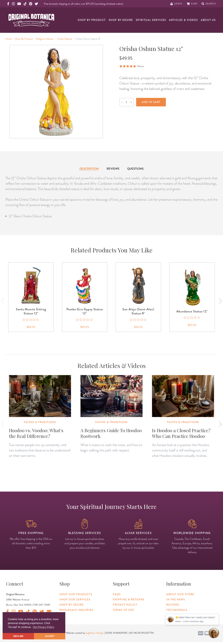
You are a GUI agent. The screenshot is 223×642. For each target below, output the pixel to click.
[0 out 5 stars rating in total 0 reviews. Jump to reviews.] (31, 319)
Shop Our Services (74, 599)
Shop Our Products (75, 594)
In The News (175, 599)
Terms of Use (123, 610)
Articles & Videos (183, 20)
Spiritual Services (151, 20)
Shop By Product (92, 20)
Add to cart (151, 102)
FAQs (117, 594)
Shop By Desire (121, 20)
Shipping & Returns (129, 599)
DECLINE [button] (18, 636)
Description (89, 168)
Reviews (113, 168)
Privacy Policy (125, 605)
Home (8, 39)
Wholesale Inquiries (76, 610)
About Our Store (180, 594)
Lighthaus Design (94, 633)
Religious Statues (45, 39)
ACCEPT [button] (49, 636)
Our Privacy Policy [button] (43, 627)
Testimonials (176, 610)
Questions (135, 168)
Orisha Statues (64, 39)
